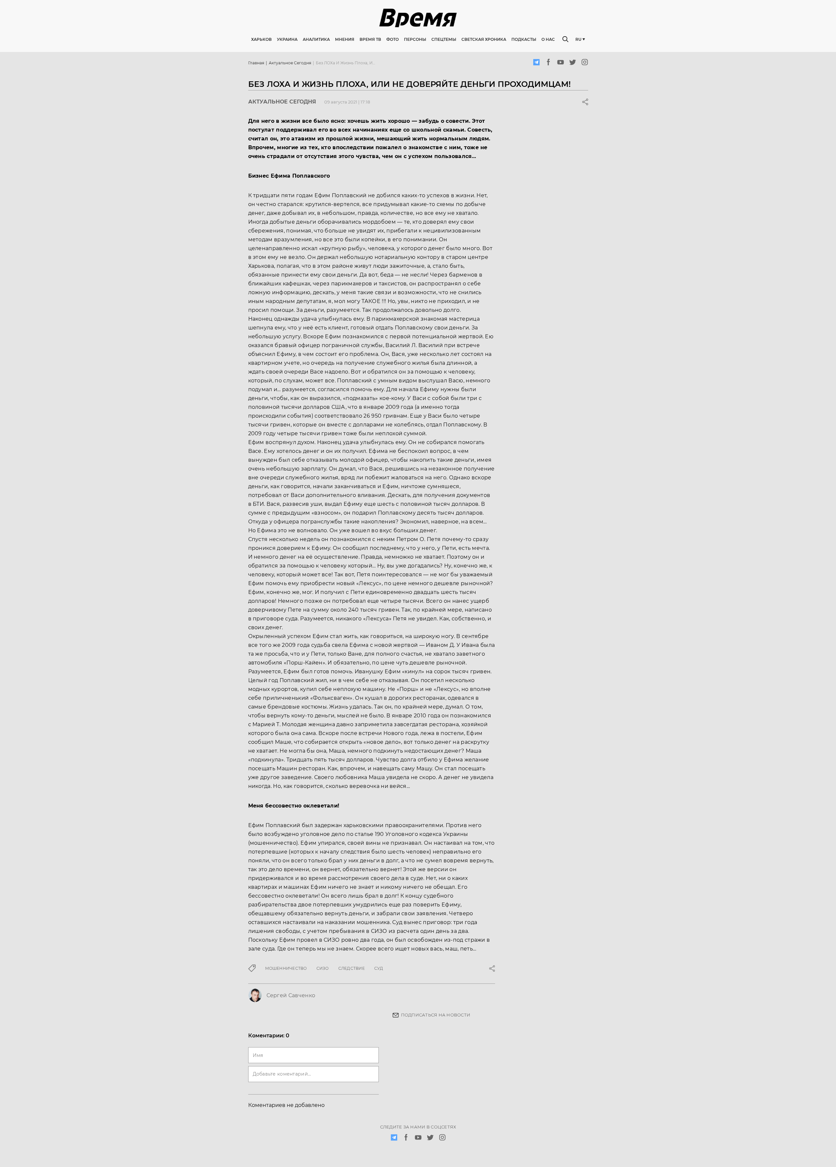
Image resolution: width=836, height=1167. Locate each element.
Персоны (415, 39)
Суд (378, 968)
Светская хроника (483, 39)
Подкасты (523, 39)
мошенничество (286, 968)
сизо (322, 968)
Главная (256, 62)
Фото (392, 39)
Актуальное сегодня (290, 62)
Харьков (261, 39)
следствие (351, 968)
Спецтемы (443, 39)
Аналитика (316, 39)
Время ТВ (370, 39)
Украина (287, 39)
